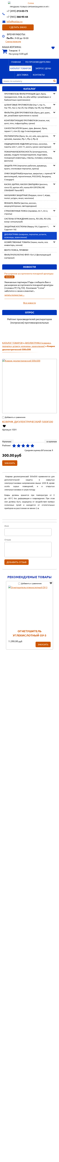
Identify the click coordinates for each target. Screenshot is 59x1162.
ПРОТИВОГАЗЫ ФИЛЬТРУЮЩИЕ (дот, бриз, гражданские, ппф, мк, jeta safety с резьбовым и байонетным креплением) (27, 96)
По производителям (37, 61)
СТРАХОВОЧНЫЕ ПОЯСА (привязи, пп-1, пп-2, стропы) (26, 212)
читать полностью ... (14, 294)
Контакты (39, 74)
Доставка (22, 74)
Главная (16, 61)
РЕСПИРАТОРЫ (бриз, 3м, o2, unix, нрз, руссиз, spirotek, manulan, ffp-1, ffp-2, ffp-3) (26, 137)
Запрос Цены (43, 68)
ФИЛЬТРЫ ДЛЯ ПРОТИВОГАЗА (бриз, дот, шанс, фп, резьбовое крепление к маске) (27, 114)
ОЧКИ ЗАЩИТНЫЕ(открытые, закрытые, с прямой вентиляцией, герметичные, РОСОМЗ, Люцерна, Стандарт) (28, 176)
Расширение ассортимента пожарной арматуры (28, 273)
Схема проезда (13, 41)
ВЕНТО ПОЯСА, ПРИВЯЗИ (16, 250)
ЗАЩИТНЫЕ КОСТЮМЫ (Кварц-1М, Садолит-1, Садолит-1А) (26, 228)
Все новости (29, 302)
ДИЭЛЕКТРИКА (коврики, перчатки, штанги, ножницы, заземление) (25, 236)
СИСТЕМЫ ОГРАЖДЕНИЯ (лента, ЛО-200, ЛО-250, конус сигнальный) (27, 220)
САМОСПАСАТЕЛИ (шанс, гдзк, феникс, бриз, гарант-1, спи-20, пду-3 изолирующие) (25, 130)
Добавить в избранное (4, 426)
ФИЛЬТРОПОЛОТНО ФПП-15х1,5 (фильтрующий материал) (27, 256)
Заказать (43, 644)
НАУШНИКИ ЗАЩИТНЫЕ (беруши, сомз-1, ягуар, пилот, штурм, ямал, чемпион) (27, 197)
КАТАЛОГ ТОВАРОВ (20, 68)
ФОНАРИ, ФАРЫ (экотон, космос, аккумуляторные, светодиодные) (20, 204)
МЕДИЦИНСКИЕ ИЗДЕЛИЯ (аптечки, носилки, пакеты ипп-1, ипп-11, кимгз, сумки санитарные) (27, 145)
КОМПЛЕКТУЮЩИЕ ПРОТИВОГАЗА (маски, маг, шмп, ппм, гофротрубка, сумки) (27, 122)
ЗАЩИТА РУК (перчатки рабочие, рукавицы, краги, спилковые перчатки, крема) (25, 167)
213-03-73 (17, 11)
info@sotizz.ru (14, 21)
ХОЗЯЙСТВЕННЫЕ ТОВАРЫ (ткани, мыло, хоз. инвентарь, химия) (26, 244)
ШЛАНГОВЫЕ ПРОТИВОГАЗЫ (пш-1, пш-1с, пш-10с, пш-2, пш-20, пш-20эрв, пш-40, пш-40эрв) (27, 106)
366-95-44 (17, 16)
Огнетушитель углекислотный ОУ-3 (29, 633)
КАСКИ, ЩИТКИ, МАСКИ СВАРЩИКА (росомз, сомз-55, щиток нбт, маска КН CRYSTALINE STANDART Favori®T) (26, 187)
